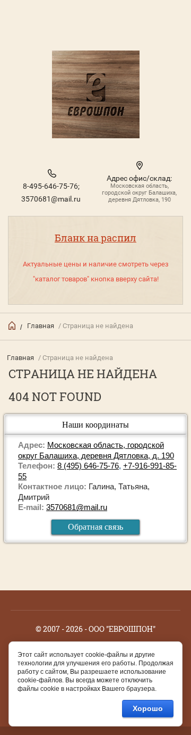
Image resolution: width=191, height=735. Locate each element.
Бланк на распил (95, 237)
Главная (40, 326)
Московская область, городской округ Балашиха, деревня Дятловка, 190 (139, 192)
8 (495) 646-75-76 (88, 465)
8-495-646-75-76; (51, 186)
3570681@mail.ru (51, 199)
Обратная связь (95, 526)
